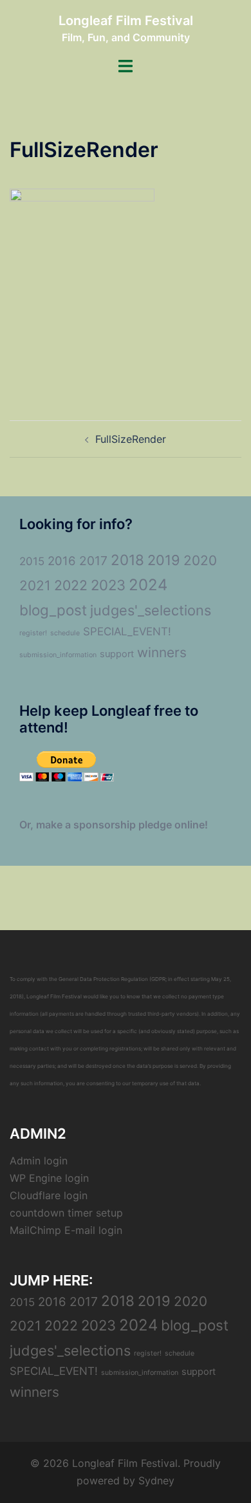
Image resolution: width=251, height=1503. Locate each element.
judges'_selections (150, 610)
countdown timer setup (66, 1212)
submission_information (58, 655)
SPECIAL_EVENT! (127, 631)
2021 (35, 585)
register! (33, 633)
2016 (62, 561)
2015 (31, 561)
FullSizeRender (130, 439)
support (117, 654)
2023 (108, 585)
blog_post (53, 610)
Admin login (39, 1160)
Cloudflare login (49, 1195)
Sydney (156, 1480)
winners (162, 652)
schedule (65, 633)
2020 (200, 560)
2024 (148, 584)
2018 (127, 559)
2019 (163, 560)
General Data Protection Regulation (103, 979)
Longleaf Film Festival (126, 20)
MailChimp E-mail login (66, 1230)
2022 (71, 585)
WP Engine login (49, 1178)
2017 (93, 560)
